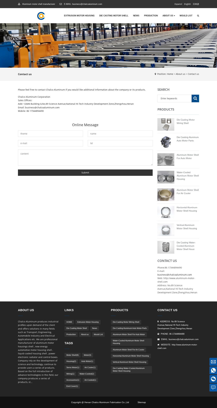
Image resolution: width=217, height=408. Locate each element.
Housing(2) (71, 361)
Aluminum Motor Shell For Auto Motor (129, 334)
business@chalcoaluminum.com (87, 4)
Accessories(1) (72, 380)
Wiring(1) (70, 374)
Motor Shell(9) (72, 355)
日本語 (196, 4)
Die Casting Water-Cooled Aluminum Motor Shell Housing (129, 369)
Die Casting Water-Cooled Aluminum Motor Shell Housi (186, 245)
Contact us (193, 73)
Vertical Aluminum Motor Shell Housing (129, 362)
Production (151, 15)
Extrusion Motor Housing (79, 15)
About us (168, 15)
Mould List (186, 15)
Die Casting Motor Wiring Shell (126, 322)
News (136, 15)
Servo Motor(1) (72, 367)
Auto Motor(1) (87, 361)
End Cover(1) (72, 386)
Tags (68, 343)
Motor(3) (87, 355)
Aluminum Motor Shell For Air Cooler (128, 350)
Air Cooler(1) (90, 367)
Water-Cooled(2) (87, 374)
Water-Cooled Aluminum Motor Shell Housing (188, 175)
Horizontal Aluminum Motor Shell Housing (131, 356)
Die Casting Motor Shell (113, 15)
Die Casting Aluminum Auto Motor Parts (130, 328)
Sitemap (142, 402)
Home (170, 73)
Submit (85, 172)
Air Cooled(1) (90, 380)
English (187, 4)
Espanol (178, 4)
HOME (69, 322)
